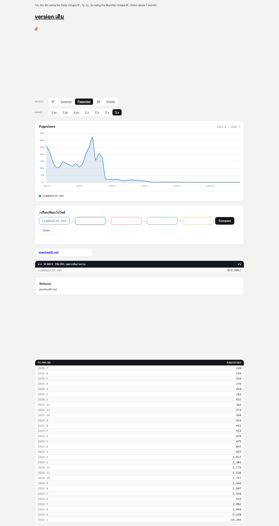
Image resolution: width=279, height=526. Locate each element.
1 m (54, 112)
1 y (87, 112)
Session (66, 101)
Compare (225, 220)
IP (53, 101)
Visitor (110, 101)
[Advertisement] (139, 62)
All (98, 101)
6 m (76, 112)
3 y (107, 112)
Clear (46, 230)
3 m (65, 112)
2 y (97, 112)
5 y (117, 112)
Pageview (84, 101)
